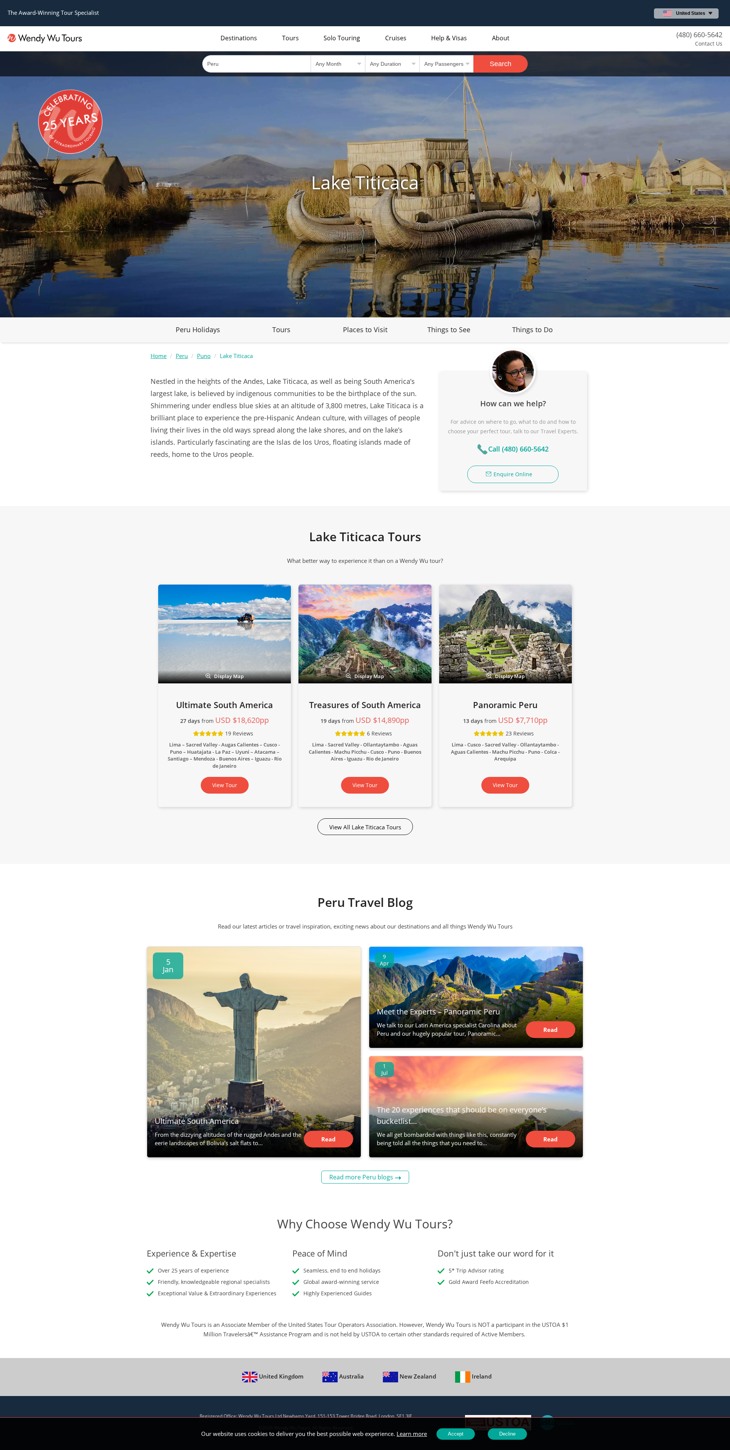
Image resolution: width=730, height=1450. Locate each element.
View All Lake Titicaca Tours (365, 827)
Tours (290, 38)
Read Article (328, 1141)
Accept (455, 1434)
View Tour (224, 785)
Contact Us (708, 43)
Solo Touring (342, 38)
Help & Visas (449, 38)
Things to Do (532, 329)
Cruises (395, 38)
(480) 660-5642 (699, 34)
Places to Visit (365, 329)
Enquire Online (513, 474)
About (500, 38)
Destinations (239, 38)
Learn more (412, 1433)
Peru (182, 356)
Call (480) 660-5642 (518, 448)
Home (159, 356)
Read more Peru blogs (361, 1177)
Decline (507, 1434)
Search (500, 64)
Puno (204, 356)
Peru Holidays (198, 329)
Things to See (448, 329)
